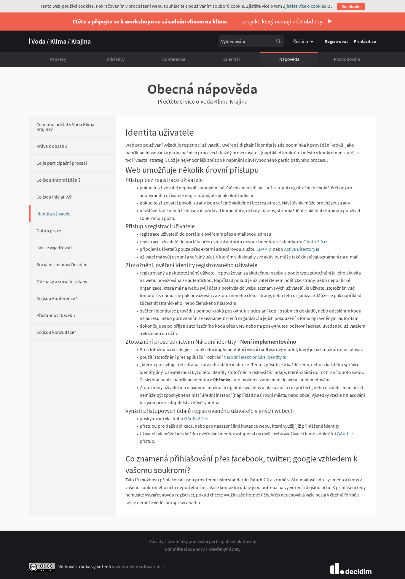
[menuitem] (304, 41)
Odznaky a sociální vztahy (61, 281)
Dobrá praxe (48, 231)
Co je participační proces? (61, 163)
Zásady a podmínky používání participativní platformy (202, 541)
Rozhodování (347, 59)
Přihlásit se (365, 41)
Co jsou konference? (56, 298)
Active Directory (302, 249)
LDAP (264, 249)
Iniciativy (116, 59)
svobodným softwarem (140, 567)
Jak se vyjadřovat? (54, 247)
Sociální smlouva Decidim (61, 264)
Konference (173, 59)
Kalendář (231, 59)
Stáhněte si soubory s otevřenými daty (202, 549)
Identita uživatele (53, 214)
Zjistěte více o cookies (307, 6)
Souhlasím (351, 6)
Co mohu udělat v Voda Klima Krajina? (65, 126)
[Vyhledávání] (278, 41)
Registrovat (336, 41)
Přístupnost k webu (55, 315)
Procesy (58, 59)
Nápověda (289, 59)
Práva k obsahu (51, 146)
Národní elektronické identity (255, 357)
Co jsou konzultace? (56, 332)
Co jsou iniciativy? (54, 197)
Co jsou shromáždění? (58, 180)
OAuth (345, 434)
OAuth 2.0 (315, 242)
